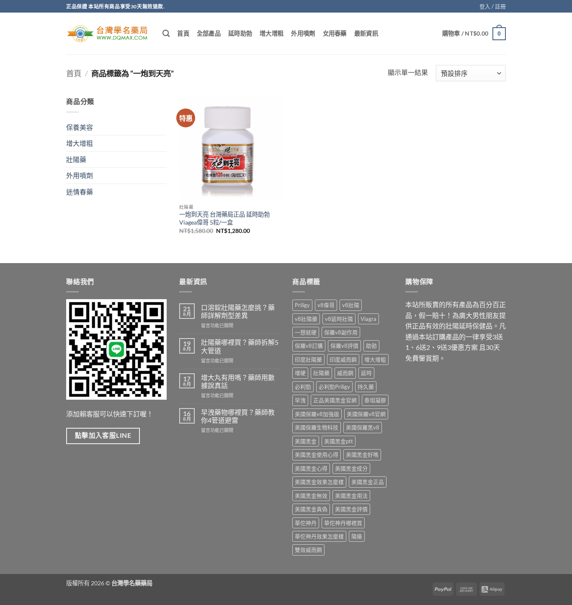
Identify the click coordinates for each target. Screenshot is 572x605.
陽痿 (356, 536)
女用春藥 (335, 33)
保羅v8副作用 (341, 332)
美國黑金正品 (367, 481)
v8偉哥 (326, 305)
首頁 (183, 33)
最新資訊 (366, 33)
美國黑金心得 (311, 468)
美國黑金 (306, 441)
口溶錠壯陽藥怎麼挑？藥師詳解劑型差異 (238, 311)
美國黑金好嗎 (362, 454)
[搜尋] (166, 33)
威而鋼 (345, 373)
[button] (492, 6)
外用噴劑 (303, 33)
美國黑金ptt (338, 441)
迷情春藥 (79, 192)
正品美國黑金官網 (335, 400)
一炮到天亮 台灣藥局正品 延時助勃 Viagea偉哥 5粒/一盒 (224, 218)
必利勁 (303, 386)
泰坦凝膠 (375, 400)
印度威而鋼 (343, 359)
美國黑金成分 (351, 468)
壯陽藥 (76, 159)
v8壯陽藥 (306, 318)
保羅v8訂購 (309, 345)
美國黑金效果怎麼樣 (319, 481)
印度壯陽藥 (308, 359)
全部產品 (209, 33)
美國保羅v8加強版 (317, 414)
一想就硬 (306, 332)
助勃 (371, 345)
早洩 (300, 400)
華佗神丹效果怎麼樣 (319, 536)
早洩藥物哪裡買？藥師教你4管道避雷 (238, 416)
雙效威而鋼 (308, 549)
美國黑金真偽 (311, 509)
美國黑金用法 (351, 495)
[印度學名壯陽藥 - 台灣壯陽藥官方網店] (108, 34)
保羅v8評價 (344, 345)
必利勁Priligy (334, 386)
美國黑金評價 (351, 509)
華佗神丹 (306, 523)
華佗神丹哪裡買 (343, 523)
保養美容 (79, 127)
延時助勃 (240, 33)
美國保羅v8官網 (366, 414)
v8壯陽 (350, 305)
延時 (366, 373)
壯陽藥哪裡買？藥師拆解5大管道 (239, 346)
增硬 (300, 373)
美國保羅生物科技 (316, 427)
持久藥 (366, 386)
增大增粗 (271, 33)
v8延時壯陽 (339, 318)
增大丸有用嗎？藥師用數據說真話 (238, 381)
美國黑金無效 (311, 495)
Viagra (368, 318)
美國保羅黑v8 (362, 427)
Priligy (302, 305)
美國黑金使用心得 (316, 454)
